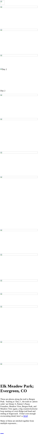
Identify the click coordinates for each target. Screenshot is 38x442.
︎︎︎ (2, 431)
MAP (25, 416)
